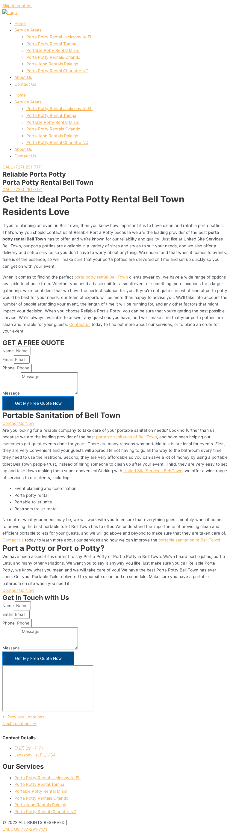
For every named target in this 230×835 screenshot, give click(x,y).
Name (8, 350)
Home (20, 23)
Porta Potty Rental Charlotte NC (57, 70)
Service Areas (27, 30)
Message (11, 392)
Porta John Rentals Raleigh (52, 63)
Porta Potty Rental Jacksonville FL (59, 36)
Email (8, 359)
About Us (23, 77)
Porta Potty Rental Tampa (51, 43)
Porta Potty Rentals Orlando (53, 57)
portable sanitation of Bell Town (126, 436)
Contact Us (25, 84)
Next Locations (19, 723)
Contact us (79, 324)
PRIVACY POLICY (85, 822)
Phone (9, 367)
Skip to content (17, 5)
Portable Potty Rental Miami (53, 50)
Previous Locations (23, 716)
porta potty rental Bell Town (101, 277)
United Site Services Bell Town (152, 470)
